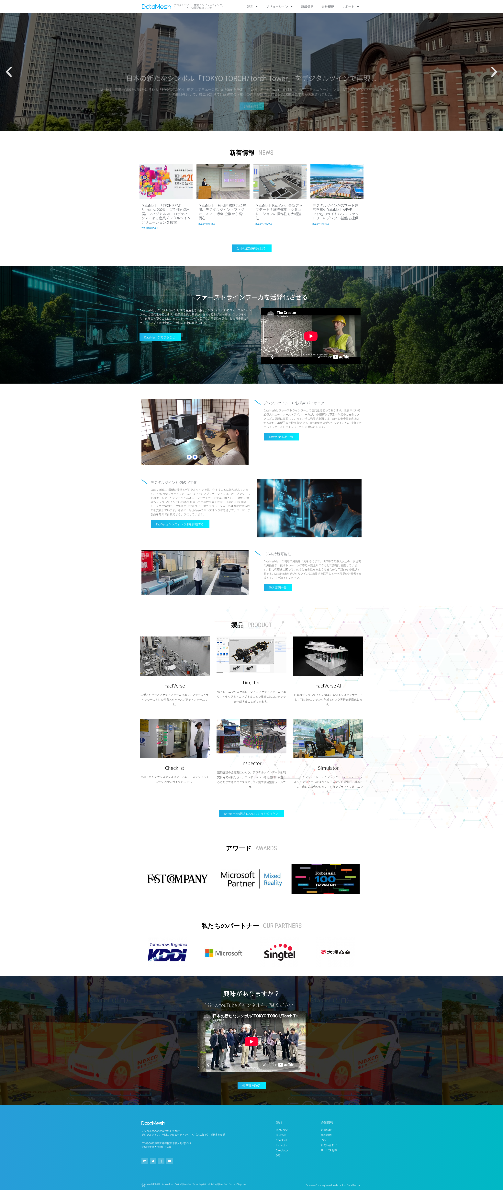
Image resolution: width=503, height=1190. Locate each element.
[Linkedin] (144, 1161)
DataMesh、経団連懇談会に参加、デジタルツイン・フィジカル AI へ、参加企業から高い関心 (222, 212)
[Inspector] (251, 752)
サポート (348, 6)
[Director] (251, 671)
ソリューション (277, 6)
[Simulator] (328, 757)
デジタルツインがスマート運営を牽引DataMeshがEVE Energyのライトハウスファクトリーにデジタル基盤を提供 (335, 212)
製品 (250, 6)
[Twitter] (153, 1161)
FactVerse (174, 685)
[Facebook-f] (161, 1161)
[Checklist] (175, 757)
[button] (9, 72)
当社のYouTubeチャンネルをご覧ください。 (251, 1004)
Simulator (328, 767)
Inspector (251, 763)
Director (251, 682)
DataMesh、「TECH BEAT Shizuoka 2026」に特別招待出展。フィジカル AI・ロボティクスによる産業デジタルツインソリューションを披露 (166, 214)
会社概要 (327, 6)
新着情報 (307, 6)
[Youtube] (169, 1161)
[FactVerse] (175, 675)
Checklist (174, 767)
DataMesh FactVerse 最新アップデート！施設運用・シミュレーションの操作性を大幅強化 (278, 212)
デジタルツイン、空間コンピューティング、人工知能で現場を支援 (199, 6)
